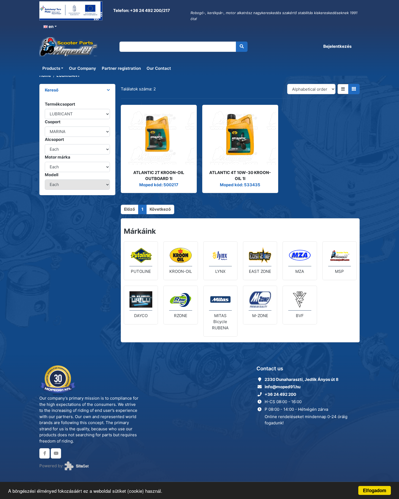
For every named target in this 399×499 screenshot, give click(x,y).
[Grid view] (354, 89)
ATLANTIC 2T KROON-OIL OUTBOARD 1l (158, 175)
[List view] (343, 89)
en (50, 26)
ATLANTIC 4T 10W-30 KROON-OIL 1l (240, 175)
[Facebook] (44, 453)
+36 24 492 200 (280, 394)
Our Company (82, 68)
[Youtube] (56, 453)
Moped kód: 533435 (240, 184)
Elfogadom (374, 490)
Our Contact (159, 68)
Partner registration (121, 68)
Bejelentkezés (337, 46)
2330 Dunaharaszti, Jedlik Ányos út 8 (301, 379)
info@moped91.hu (282, 386)
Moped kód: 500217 (158, 184)
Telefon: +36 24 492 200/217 (141, 10)
